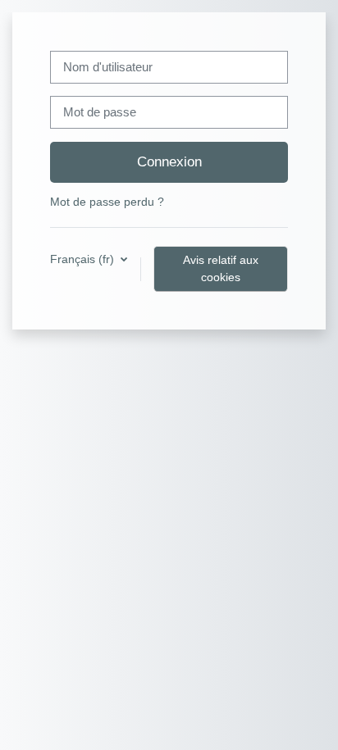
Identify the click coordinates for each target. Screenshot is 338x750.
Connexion (169, 161)
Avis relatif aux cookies (220, 268)
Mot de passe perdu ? (107, 201)
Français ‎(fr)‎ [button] (83, 259)
